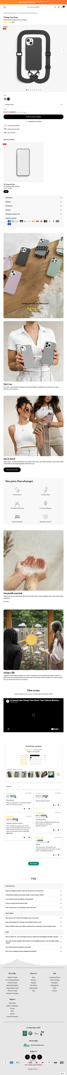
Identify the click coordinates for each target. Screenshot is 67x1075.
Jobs (33, 991)
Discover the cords (12, 470)
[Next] (63, 50)
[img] (10, 793)
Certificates (33, 985)
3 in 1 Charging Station (12, 980)
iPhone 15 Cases (12, 991)
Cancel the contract (12, 1016)
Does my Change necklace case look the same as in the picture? (25, 891)
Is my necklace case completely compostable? (19, 899)
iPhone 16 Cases (12, 983)
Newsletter (54, 983)
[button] (7, 22)
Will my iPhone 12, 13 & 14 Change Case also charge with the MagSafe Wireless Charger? (32, 937)
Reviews (33, 980)
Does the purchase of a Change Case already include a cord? (24, 922)
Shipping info (55, 985)
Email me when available (33, 117)
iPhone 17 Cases (12, 977)
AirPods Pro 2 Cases (12, 993)
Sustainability (33, 988)
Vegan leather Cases (12, 988)
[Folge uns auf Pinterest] (39, 1057)
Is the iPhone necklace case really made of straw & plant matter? (25, 895)
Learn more (6, 601)
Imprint (12, 1014)
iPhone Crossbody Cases (9, 13)
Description (9, 197)
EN (63, 1073)
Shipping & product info (13, 214)
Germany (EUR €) (32, 1069)
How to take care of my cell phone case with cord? (21, 907)
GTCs (12, 1011)
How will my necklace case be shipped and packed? (21, 951)
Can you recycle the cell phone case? (17, 903)
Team (33, 977)
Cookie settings (54, 980)
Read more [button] (9, 833)
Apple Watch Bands (12, 985)
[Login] (58, 7)
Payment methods (11, 218)
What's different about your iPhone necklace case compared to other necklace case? (31, 926)
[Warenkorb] (63, 7)
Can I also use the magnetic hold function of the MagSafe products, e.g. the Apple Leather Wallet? (32, 942)
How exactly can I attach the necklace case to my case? (22, 918)
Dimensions (9, 206)
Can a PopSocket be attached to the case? (18, 947)
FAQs (54, 988)
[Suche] (55, 7)
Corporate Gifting (54, 977)
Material (8, 210)
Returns (54, 991)
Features (8, 202)
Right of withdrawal (12, 1006)
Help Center (12, 1003)
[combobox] (62, 1073)
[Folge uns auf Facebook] (27, 1057)
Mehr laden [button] (33, 863)
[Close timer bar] (65, 2)
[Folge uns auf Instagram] (33, 1057)
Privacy (12, 1008)
